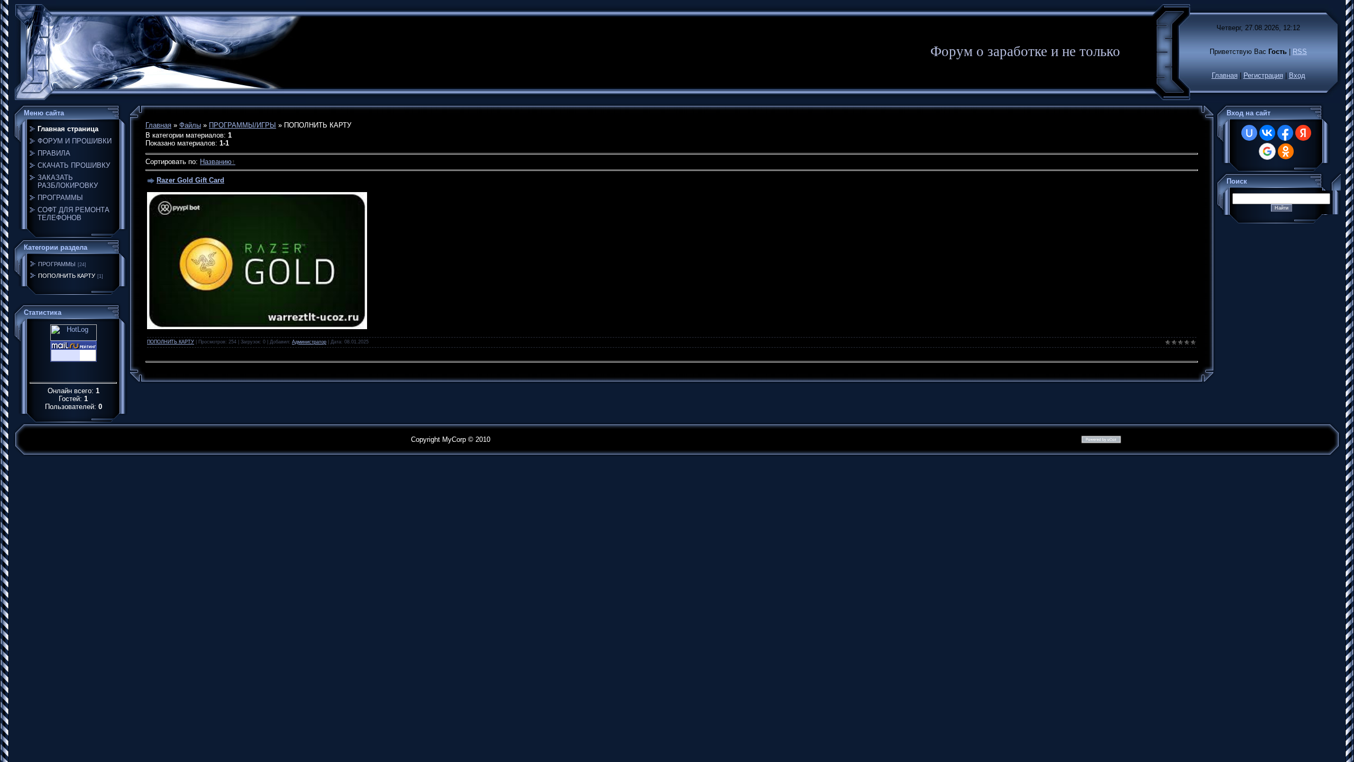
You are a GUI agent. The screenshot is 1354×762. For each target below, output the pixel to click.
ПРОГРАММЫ (57, 264)
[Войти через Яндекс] (1303, 133)
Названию (216, 162)
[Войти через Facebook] (1285, 133)
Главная (1225, 75)
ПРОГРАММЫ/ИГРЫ (242, 125)
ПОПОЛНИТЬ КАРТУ (66, 276)
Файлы (190, 125)
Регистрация (1263, 75)
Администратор (309, 341)
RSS (1300, 52)
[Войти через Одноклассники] (1286, 151)
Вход (1297, 75)
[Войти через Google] (1267, 151)
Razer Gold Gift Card (190, 180)
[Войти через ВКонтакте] (1267, 133)
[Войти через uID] (1249, 133)
